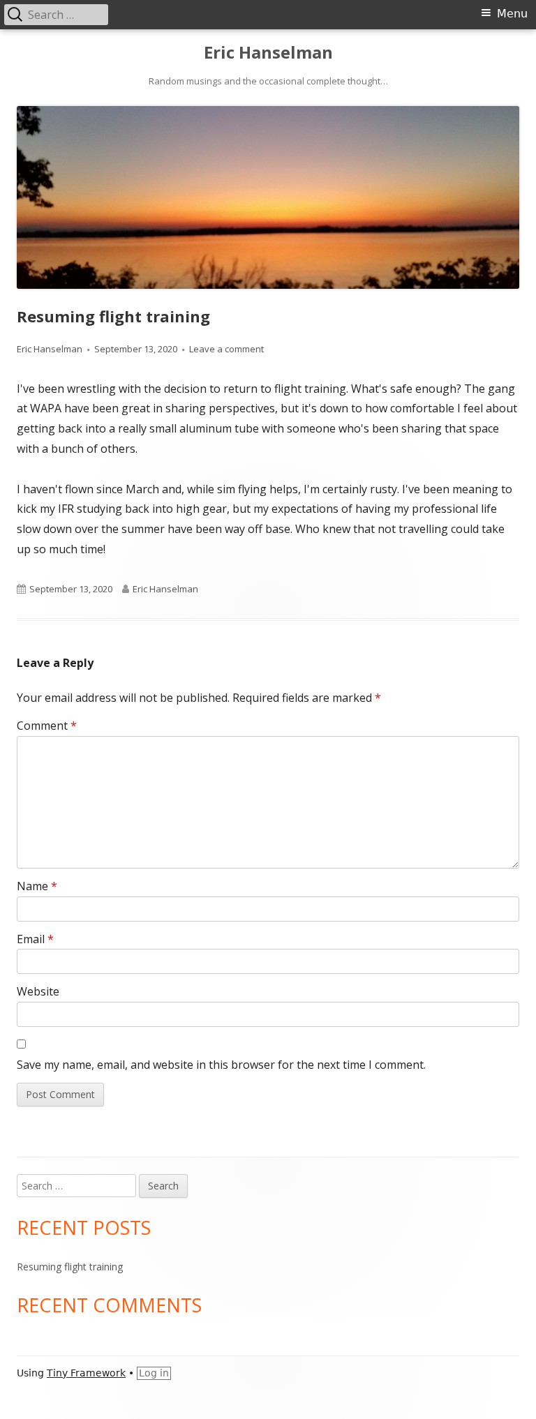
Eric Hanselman (268, 52)
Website (38, 991)
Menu (512, 13)
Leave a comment (226, 349)
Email (35, 939)
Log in (154, 1373)
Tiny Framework (86, 1373)
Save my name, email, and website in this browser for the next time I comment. (221, 1064)
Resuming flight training (70, 1266)
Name (37, 886)
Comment (47, 725)
